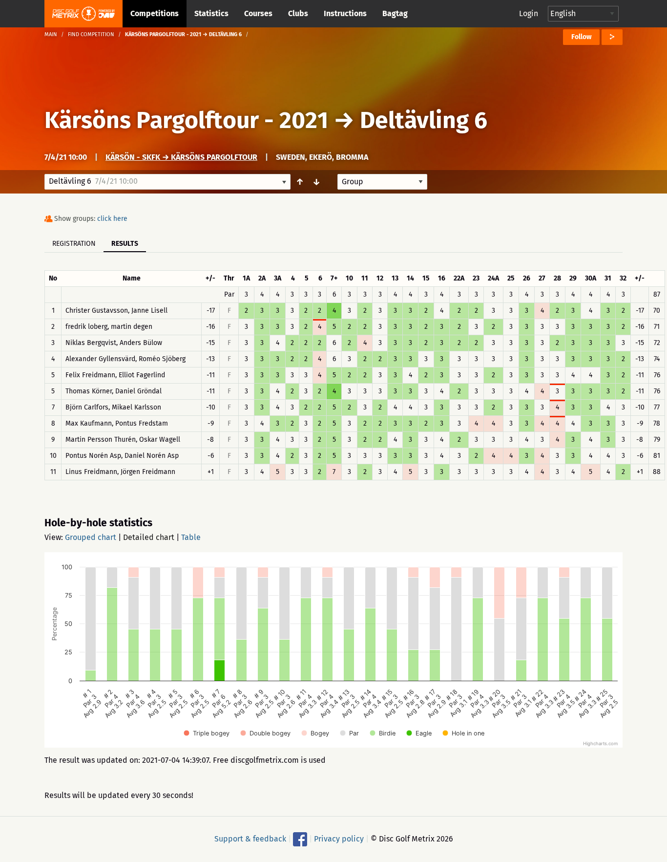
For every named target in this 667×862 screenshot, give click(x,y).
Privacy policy (339, 838)
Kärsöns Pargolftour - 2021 (186, 120)
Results (124, 243)
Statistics (211, 13)
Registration (74, 243)
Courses (258, 13)
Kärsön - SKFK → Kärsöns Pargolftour (181, 157)
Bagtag (395, 13)
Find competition (91, 34)
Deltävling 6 (423, 120)
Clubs (298, 13)
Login (528, 13)
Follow (581, 37)
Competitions (154, 13)
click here (112, 219)
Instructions (345, 13)
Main (50, 34)
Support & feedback (250, 838)
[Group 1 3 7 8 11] (382, 182)
